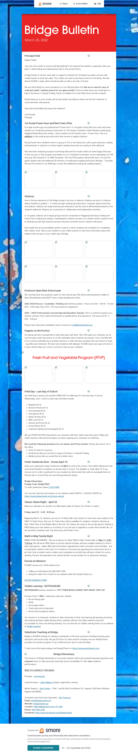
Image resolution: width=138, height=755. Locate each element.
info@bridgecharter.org (41, 700)
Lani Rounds (39, 676)
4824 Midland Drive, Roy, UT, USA (48, 706)
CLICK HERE (54, 487)
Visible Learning (34, 626)
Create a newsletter (43, 748)
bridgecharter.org (40, 704)
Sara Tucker (45, 688)
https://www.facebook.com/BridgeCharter (53, 713)
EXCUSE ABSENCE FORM (36, 580)
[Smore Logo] (45, 4)
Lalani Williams (46, 682)
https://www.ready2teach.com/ (86, 648)
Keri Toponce (65, 697)
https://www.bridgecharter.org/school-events (44, 496)
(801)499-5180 (38, 710)
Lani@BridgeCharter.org (82, 325)
